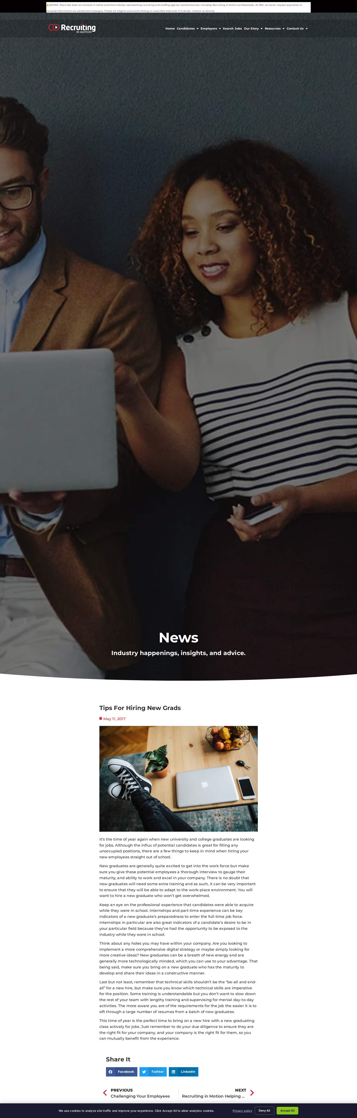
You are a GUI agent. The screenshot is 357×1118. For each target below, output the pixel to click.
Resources (275, 29)
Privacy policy (242, 1110)
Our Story (254, 29)
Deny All (264, 1110)
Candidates (188, 29)
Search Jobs (233, 29)
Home (170, 29)
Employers (211, 29)
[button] (121, 1071)
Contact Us (298, 29)
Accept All (287, 1110)
